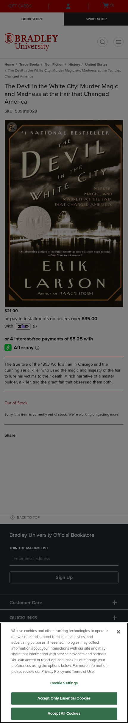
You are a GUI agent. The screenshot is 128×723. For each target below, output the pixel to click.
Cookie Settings (64, 683)
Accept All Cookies (64, 713)
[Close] (118, 631)
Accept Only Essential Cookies (64, 698)
